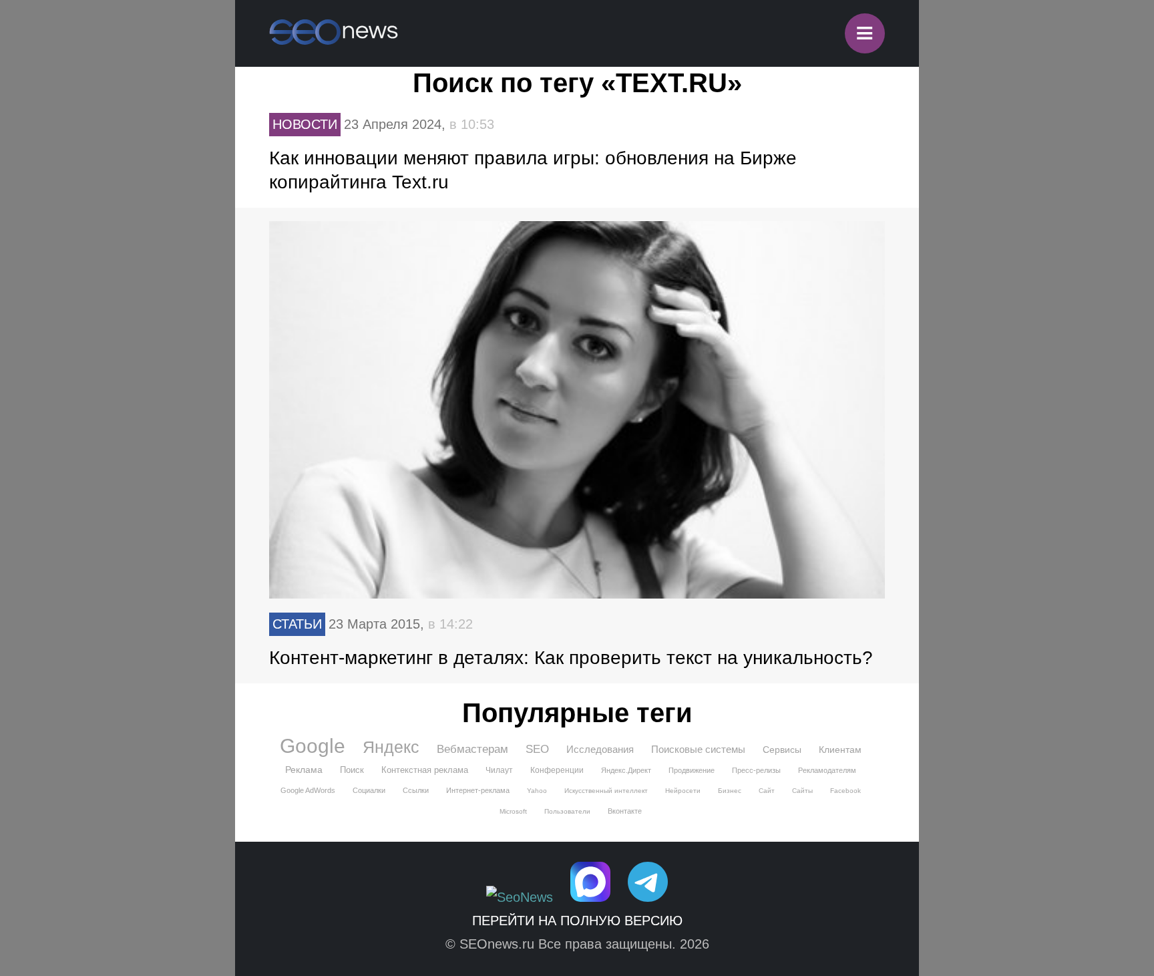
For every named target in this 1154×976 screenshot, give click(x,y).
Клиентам (840, 749)
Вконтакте (625, 811)
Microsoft (513, 811)
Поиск (352, 770)
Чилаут (499, 770)
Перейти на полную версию (577, 920)
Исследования (600, 749)
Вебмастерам (472, 749)
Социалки (369, 790)
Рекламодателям (827, 770)
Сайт (767, 790)
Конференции (557, 770)
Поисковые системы (698, 749)
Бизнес (729, 790)
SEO (537, 749)
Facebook (845, 790)
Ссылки (416, 790)
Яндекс (391, 747)
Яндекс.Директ (626, 770)
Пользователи (567, 811)
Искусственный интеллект (606, 790)
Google (312, 746)
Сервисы (782, 749)
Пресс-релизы (756, 770)
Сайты (802, 790)
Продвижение (691, 770)
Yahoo (537, 790)
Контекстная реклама (424, 770)
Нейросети (683, 790)
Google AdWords (307, 790)
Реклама (304, 769)
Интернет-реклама (478, 790)
